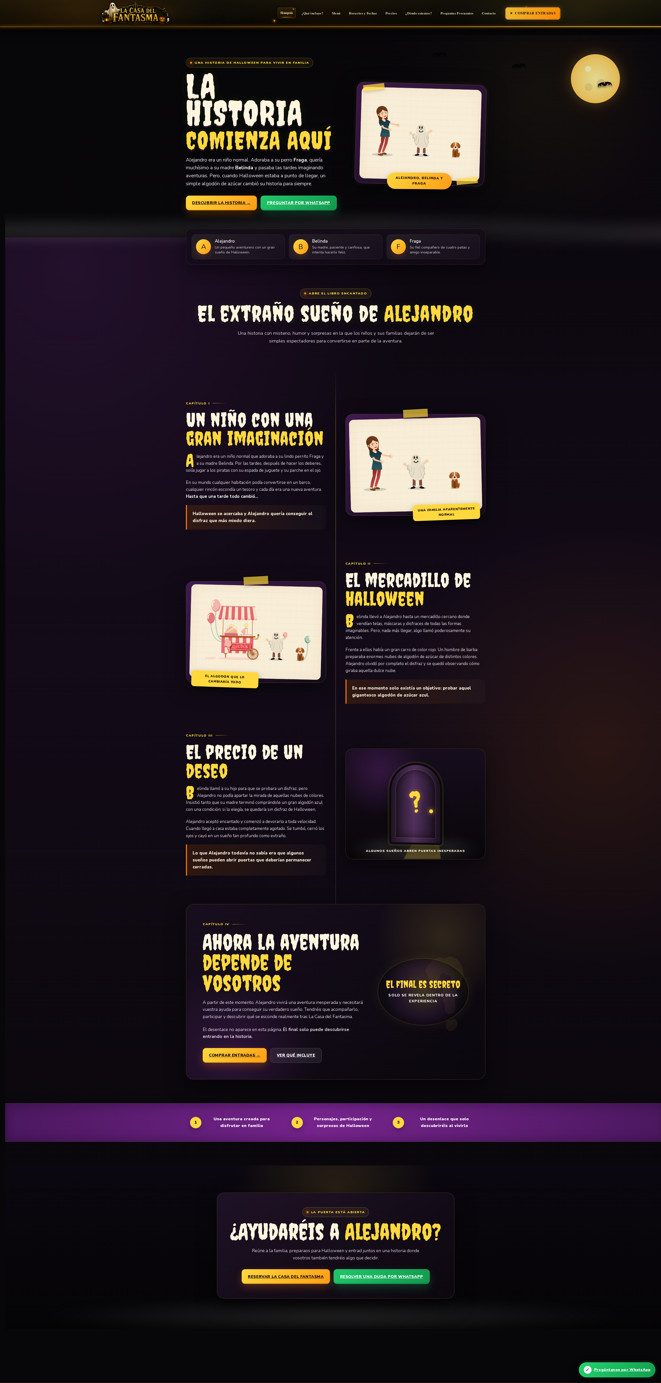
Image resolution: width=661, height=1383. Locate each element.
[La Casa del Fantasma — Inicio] (141, 13)
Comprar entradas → (235, 1055)
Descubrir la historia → (221, 202)
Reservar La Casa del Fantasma (286, 1276)
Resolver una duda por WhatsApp (381, 1276)
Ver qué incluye (296, 1055)
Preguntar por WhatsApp (298, 202)
